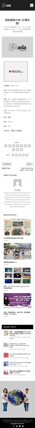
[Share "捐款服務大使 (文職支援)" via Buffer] (29, 146)
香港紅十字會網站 (16, 131)
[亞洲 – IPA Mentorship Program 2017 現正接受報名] (17, 275)
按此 (9, 117)
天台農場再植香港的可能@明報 (13, 238)
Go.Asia (13, 27)
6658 (19, 337)
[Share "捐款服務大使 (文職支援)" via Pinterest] (21, 146)
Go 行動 (23, 337)
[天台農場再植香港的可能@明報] (17, 227)
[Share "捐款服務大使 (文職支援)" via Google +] (14, 146)
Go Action (20, 358)
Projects (26, 358)
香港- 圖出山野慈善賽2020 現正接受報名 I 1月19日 (20, 372)
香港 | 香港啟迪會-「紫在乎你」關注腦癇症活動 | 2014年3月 (17, 313)
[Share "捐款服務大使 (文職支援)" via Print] (21, 150)
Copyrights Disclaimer (17, 423)
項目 (7, 29)
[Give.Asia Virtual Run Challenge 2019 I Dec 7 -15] (6, 363)
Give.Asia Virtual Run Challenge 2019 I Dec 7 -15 (20, 363)
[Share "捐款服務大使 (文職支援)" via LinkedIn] (25, 146)
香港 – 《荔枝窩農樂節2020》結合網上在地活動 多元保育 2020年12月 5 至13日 (20, 333)
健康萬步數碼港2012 (10, 262)
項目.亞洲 (20, 31)
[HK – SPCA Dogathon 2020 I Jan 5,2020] (6, 355)
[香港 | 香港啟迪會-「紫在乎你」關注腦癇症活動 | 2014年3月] (17, 301)
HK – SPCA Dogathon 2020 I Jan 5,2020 (20, 355)
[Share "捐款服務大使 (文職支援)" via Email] (17, 150)
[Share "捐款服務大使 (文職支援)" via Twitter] (10, 146)
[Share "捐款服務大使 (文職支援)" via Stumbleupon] (14, 150)
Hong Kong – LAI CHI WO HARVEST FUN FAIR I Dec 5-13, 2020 (19, 345)
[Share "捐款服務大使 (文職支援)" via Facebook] (6, 146)
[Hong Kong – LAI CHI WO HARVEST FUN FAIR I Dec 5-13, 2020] (6, 345)
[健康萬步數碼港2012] (17, 251)
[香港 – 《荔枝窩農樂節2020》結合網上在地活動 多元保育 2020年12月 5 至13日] (6, 333)
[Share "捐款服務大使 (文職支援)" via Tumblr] (17, 146)
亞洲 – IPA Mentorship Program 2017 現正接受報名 (17, 287)
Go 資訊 (28, 337)
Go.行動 (25, 29)
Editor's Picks (21, 349)
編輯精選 (12, 339)
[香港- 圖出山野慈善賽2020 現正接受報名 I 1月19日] (6, 372)
